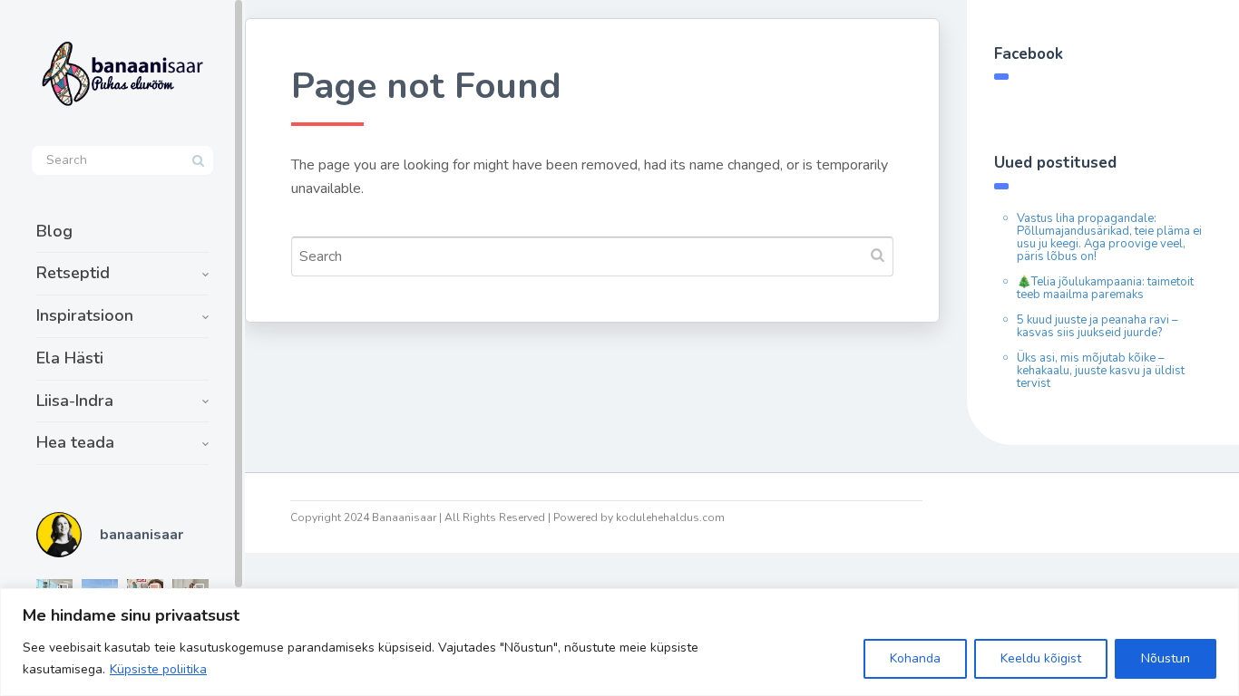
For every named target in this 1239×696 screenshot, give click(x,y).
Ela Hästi (69, 358)
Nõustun (1165, 658)
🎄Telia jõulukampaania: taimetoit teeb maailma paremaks (1105, 288)
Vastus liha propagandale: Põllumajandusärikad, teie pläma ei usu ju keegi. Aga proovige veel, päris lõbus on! (1109, 237)
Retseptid (73, 273)
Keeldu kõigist (1040, 658)
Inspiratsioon (84, 315)
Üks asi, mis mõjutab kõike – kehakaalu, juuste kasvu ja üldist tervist (1101, 371)
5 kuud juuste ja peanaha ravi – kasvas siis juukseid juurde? (1097, 326)
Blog (54, 231)
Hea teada (75, 442)
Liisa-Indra (74, 400)
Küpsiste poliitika (158, 669)
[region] (619, 642)
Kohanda (915, 658)
